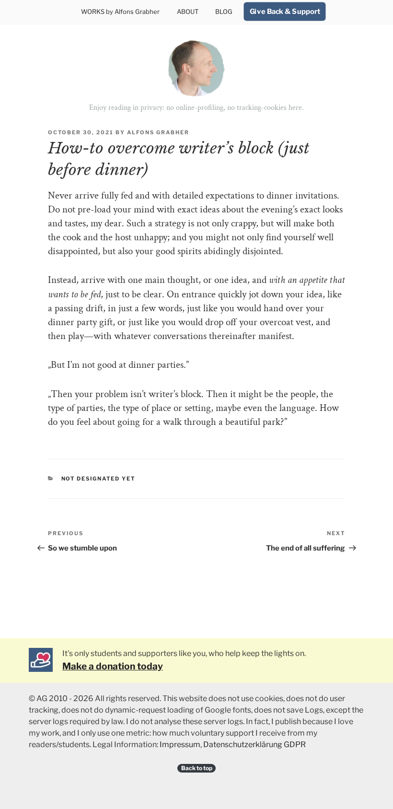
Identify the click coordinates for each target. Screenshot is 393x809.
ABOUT (187, 11)
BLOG (223, 11)
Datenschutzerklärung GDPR (254, 744)
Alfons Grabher (158, 132)
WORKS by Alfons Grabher (120, 11)
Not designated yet (98, 478)
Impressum (180, 744)
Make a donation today (112, 666)
